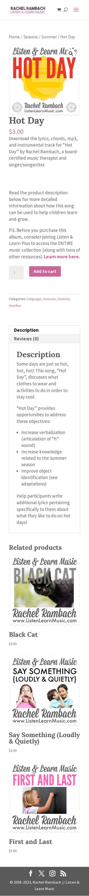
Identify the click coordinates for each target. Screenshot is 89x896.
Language (34, 299)
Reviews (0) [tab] (26, 339)
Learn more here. (62, 257)
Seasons (30, 37)
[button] (71, 53)
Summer (49, 37)
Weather (15, 305)
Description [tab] (26, 330)
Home (14, 37)
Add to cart (45, 271)
